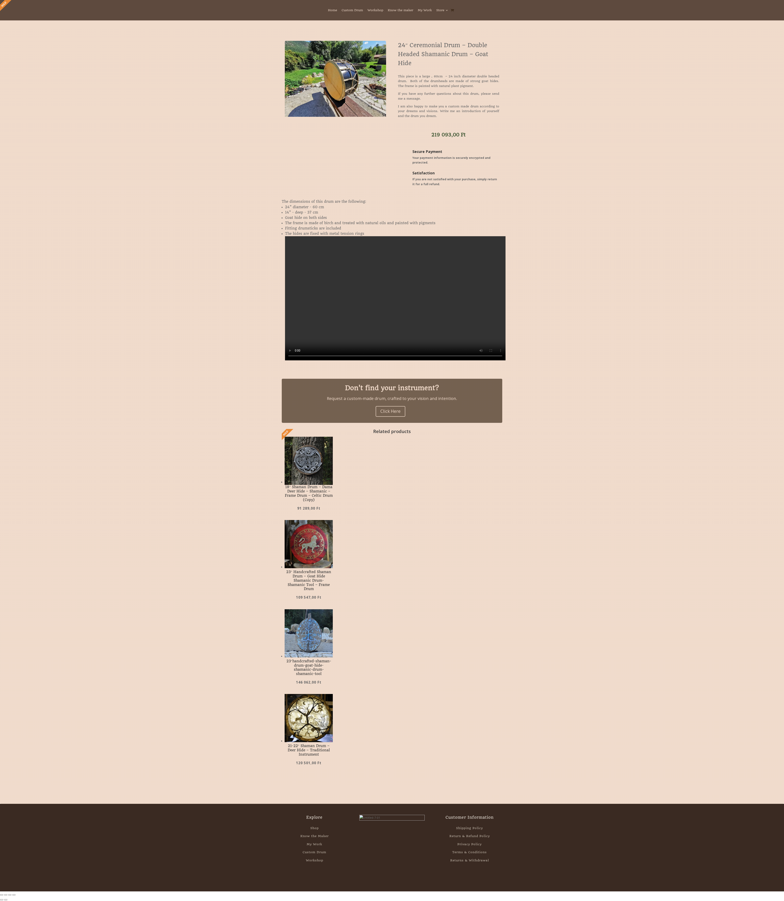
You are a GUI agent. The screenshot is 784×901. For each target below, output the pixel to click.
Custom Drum (352, 10)
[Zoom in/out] (1, 894)
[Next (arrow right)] (5, 899)
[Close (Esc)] (14, 894)
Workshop (375, 10)
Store (440, 10)
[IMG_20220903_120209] (335, 116)
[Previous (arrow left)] (1, 899)
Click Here (390, 411)
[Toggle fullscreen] (5, 894)
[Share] (9, 894)
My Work (425, 10)
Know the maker (400, 10)
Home (332, 10)
